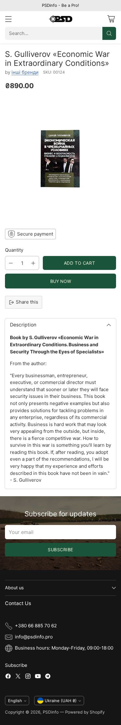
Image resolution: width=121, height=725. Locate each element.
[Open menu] (8, 19)
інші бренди (24, 72)
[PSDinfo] (60, 19)
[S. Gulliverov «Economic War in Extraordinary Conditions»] (60, 158)
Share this (27, 302)
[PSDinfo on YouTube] (38, 677)
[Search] (109, 33)
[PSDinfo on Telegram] (48, 677)
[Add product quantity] (33, 263)
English (15, 700)
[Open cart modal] (111, 19)
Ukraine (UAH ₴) (61, 700)
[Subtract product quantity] (10, 263)
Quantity (14, 250)
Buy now (60, 281)
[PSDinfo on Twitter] (18, 677)
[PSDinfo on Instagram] (28, 677)
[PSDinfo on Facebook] (8, 677)
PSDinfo (51, 712)
